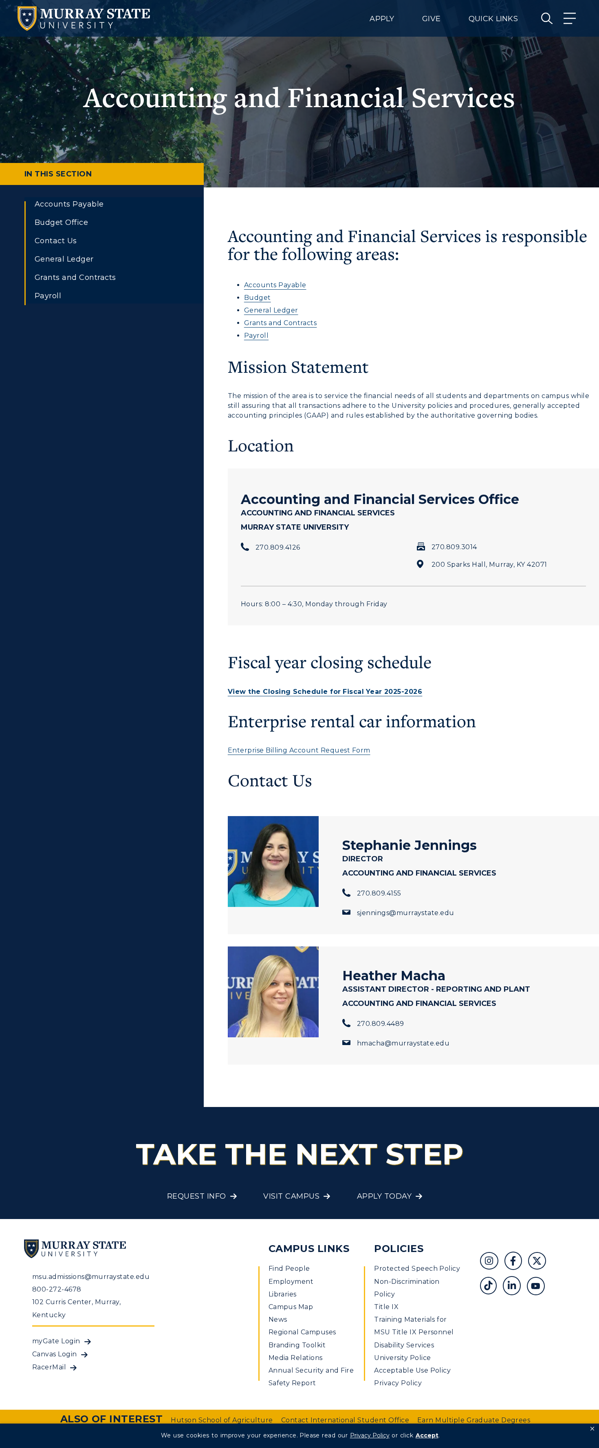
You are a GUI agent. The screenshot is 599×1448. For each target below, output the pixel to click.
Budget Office (61, 222)
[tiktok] (491, 1287)
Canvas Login (54, 1354)
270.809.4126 (277, 547)
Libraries (283, 1294)
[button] (592, 1429)
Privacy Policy (398, 1383)
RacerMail (49, 1367)
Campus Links (309, 1248)
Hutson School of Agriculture (222, 1420)
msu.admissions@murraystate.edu (91, 1277)
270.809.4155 (379, 893)
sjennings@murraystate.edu (405, 913)
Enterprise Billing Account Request (289, 750)
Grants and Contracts (75, 277)
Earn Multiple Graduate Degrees (473, 1420)
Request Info (196, 1196)
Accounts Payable (69, 204)
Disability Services (404, 1345)
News (278, 1319)
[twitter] (540, 1262)
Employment (291, 1281)
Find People (289, 1268)
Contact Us (56, 240)
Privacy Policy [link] (370, 1435)
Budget (257, 297)
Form (360, 750)
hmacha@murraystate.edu (403, 1043)
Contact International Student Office (345, 1420)
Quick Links (493, 18)
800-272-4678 (56, 1289)
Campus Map (291, 1307)
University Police (402, 1358)
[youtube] (539, 1287)
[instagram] (492, 1262)
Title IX (386, 1307)
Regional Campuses (302, 1332)
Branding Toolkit (297, 1345)
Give (431, 18)
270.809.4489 (380, 1024)
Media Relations (296, 1358)
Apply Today (384, 1196)
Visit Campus (291, 1196)
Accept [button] (427, 1435)
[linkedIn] (515, 1287)
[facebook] (516, 1262)
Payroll (48, 295)
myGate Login (56, 1341)
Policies (398, 1248)
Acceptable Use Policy (412, 1370)
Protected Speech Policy (417, 1268)
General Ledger (64, 259)
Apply (382, 18)
